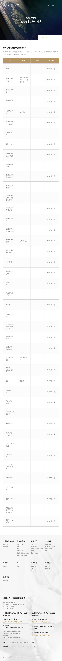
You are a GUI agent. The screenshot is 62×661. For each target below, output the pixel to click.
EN (53, 6)
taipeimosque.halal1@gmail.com (20, 646)
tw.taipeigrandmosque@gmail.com (19, 642)
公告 (18, 566)
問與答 (5, 566)
